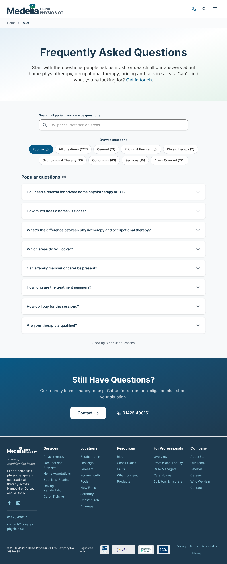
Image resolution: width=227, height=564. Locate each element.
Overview (160, 456)
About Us (197, 456)
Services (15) (135, 160)
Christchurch (89, 500)
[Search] (204, 9)
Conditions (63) (104, 160)
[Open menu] (215, 9)
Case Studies (126, 463)
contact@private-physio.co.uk (20, 526)
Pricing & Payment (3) (141, 149)
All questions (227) (73, 149)
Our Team (197, 463)
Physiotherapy (54, 456)
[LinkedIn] (18, 503)
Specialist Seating (57, 479)
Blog (120, 456)
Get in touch (139, 80)
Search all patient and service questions (69, 115)
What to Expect (128, 475)
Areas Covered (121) (169, 160)
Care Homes (162, 475)
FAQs (121, 469)
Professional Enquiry (168, 463)
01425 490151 (136, 413)
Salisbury (87, 494)
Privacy (181, 546)
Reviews (196, 469)
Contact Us (88, 413)
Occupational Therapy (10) (63, 160)
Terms (194, 546)
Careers (196, 475)
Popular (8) (41, 149)
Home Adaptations (57, 473)
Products (123, 481)
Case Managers (165, 469)
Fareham (86, 469)
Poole (84, 481)
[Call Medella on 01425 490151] (194, 9)
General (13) (106, 149)
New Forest (88, 487)
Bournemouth (90, 475)
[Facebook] (9, 503)
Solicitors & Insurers (168, 481)
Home (11, 23)
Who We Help (200, 481)
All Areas (86, 506)
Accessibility (209, 546)
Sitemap (197, 553)
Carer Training (54, 496)
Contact (196, 487)
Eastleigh (87, 463)
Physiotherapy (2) (180, 149)
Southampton (90, 456)
